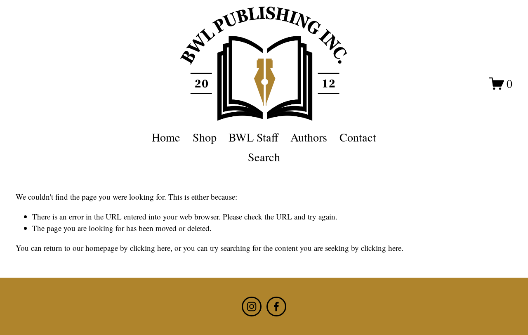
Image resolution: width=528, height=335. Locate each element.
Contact (357, 137)
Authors (308, 137)
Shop (205, 137)
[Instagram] (252, 306)
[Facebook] (276, 306)
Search (264, 157)
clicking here (150, 248)
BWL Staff (253, 137)
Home (166, 137)
